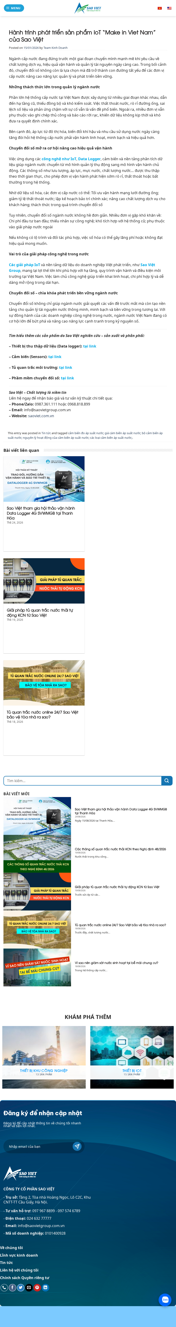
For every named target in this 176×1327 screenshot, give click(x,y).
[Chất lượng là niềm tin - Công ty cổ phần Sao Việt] (88, 8)
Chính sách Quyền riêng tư (24, 1277)
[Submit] (167, 781)
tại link (89, 346)
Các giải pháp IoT (24, 264)
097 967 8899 (44, 1210)
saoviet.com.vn (41, 415)
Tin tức (46, 433)
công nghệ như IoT (59, 158)
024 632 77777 (39, 1218)
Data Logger (89, 158)
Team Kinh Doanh (56, 48)
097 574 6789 (69, 1210)
